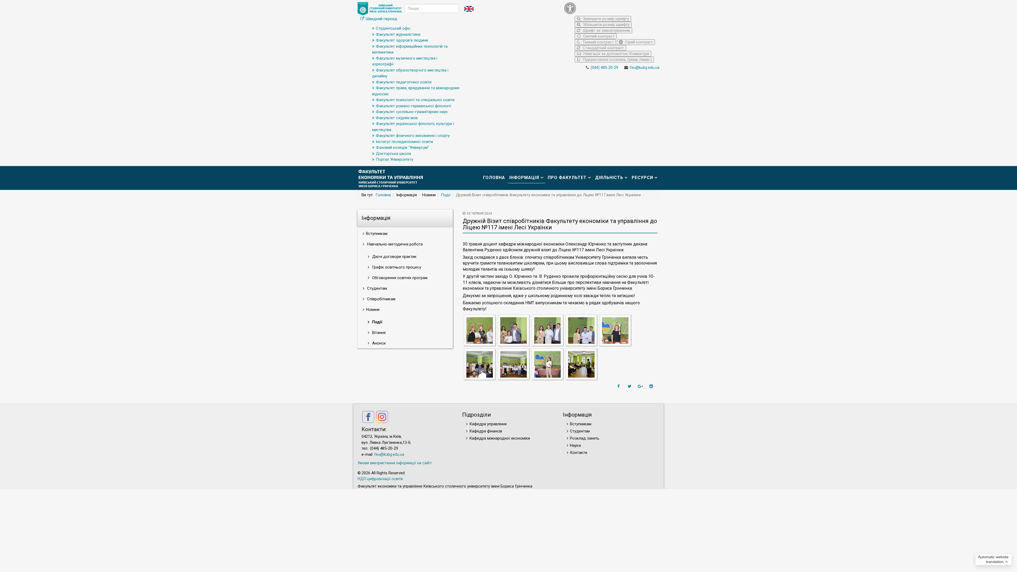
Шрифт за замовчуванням (606, 30)
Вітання (378, 332)
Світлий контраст (598, 36)
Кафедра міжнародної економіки (499, 438)
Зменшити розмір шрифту (605, 18)
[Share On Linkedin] (652, 386)
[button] (610, 8)
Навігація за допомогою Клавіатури (615, 53)
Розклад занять (584, 438)
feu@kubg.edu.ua (644, 67)
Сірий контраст (638, 42)
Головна (494, 177)
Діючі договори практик (394, 256)
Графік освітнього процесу (396, 267)
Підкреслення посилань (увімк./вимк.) (617, 59)
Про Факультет (567, 177)
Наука (575, 445)
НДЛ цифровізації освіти (380, 478)
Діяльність (609, 177)
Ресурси (642, 177)
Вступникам (580, 424)
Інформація (524, 177)
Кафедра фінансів (485, 431)
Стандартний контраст (603, 48)
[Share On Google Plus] (641, 386)
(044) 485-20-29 (604, 67)
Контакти (578, 452)
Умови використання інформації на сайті (395, 463)
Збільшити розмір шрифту (606, 24)
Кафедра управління (488, 424)
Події (445, 195)
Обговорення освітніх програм (399, 277)
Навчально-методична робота (394, 244)
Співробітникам (380, 299)
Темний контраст (598, 42)
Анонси (378, 343)
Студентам (376, 288)
